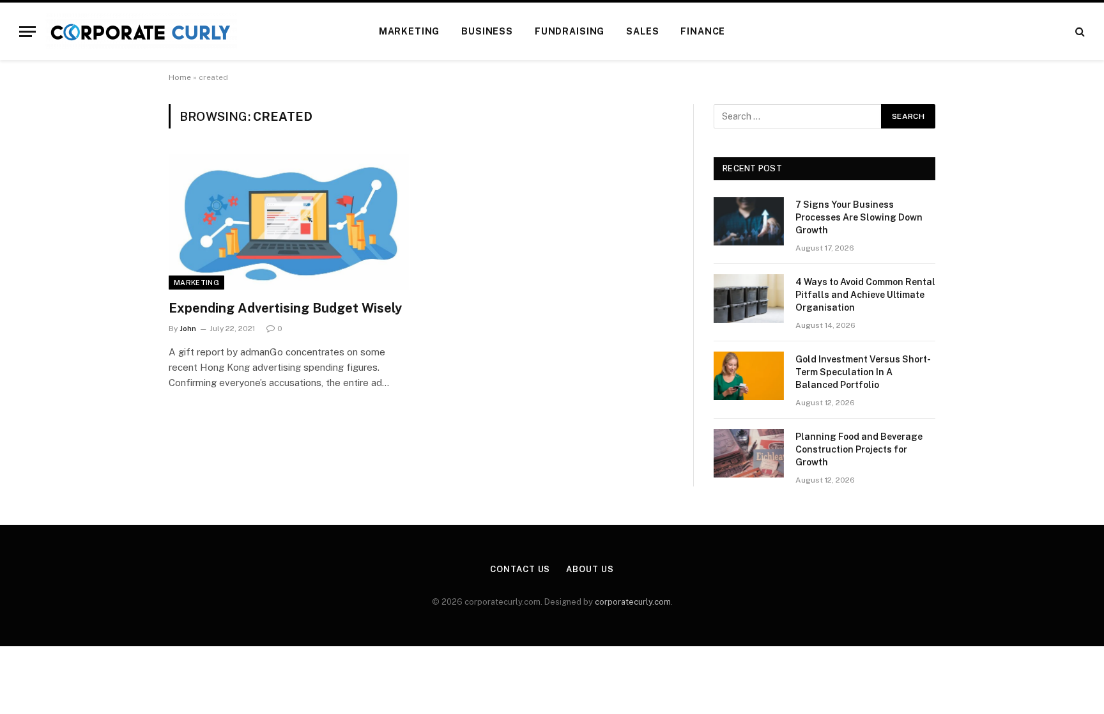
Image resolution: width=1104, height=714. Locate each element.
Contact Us (520, 569)
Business (487, 31)
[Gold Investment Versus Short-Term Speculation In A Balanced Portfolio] (749, 376)
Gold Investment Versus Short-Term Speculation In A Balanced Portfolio (863, 372)
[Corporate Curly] (141, 31)
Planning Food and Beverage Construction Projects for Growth (859, 449)
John (188, 328)
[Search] (1079, 31)
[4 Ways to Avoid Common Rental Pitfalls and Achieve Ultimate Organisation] (749, 298)
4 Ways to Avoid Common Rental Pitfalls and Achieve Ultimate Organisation (865, 295)
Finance (702, 31)
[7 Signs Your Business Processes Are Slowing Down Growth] (749, 221)
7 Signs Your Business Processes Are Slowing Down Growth (859, 217)
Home (180, 77)
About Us (589, 569)
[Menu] (27, 31)
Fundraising (569, 31)
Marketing (409, 31)
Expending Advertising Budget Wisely (285, 308)
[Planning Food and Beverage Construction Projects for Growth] (749, 453)
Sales (642, 31)
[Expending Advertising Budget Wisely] (289, 222)
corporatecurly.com (633, 602)
